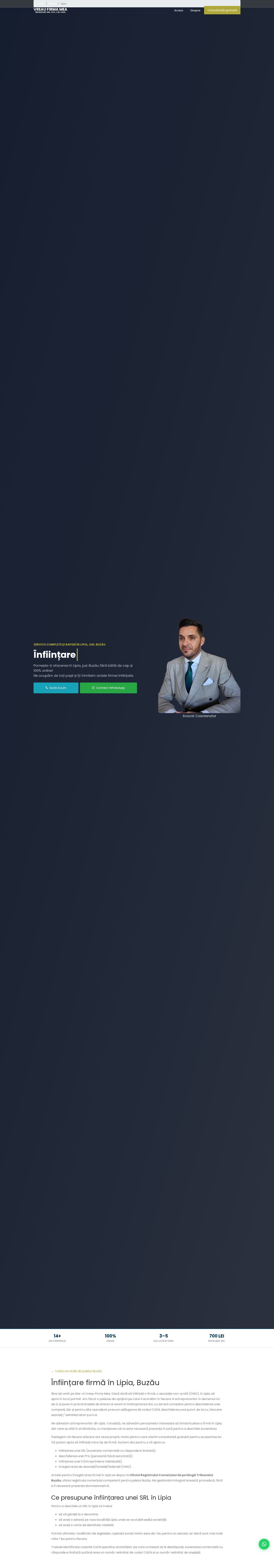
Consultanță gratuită (222, 10)
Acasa (178, 10)
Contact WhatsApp (110, 688)
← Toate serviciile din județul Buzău (76, 1371)
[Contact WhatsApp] (264, 1544)
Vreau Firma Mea (50, 10)
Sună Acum (57, 688)
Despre (195, 10)
